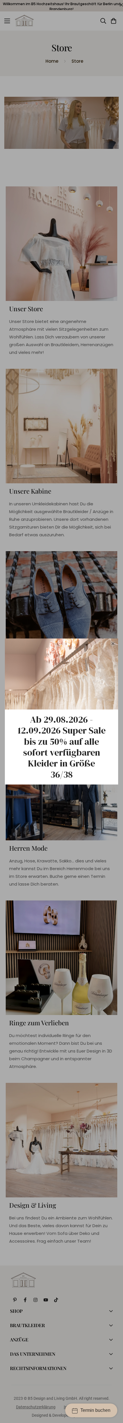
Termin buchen (95, 1410)
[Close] (113, 644)
